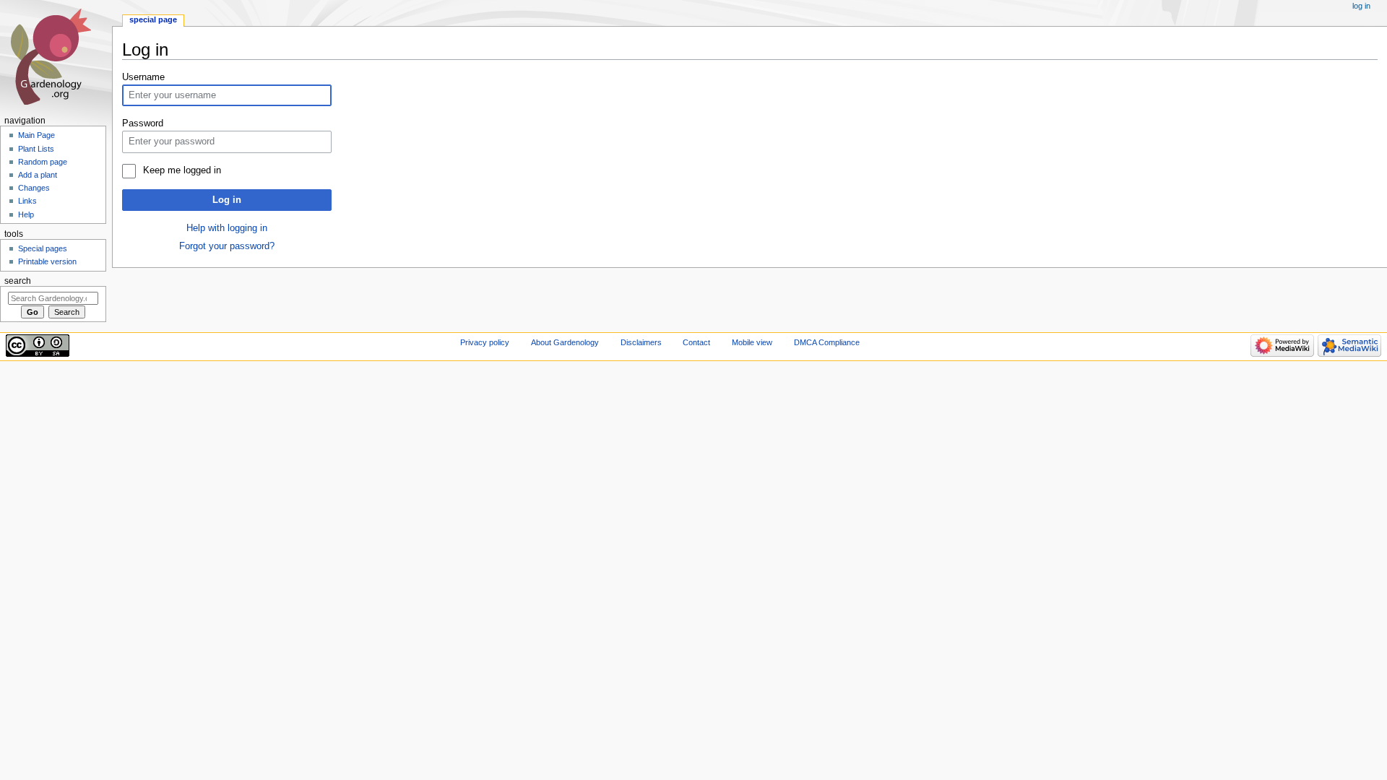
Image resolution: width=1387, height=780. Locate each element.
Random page (42, 161)
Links (27, 200)
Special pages (42, 248)
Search (17, 281)
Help (26, 214)
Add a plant (37, 174)
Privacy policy (484, 342)
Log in (226, 200)
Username (143, 77)
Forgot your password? (227, 246)
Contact (696, 342)
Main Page (36, 135)
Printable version (47, 261)
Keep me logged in (181, 170)
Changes (34, 187)
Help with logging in (226, 228)
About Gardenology (565, 342)
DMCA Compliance (827, 342)
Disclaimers (641, 342)
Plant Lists (36, 148)
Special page (153, 19)
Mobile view (752, 342)
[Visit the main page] (56, 56)
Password (142, 123)
